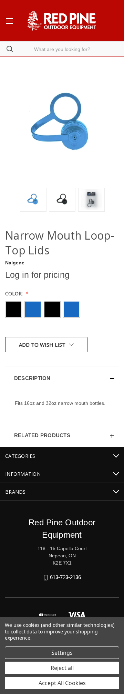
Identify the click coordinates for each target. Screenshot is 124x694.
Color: (14, 293)
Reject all (62, 668)
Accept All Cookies (62, 683)
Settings (62, 652)
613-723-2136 (65, 577)
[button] (62, 378)
